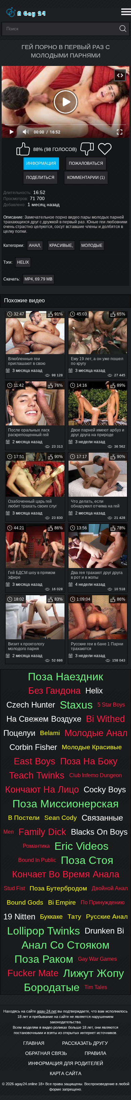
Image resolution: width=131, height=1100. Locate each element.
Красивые (60, 245)
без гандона (54, 690)
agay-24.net (46, 1011)
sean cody (60, 817)
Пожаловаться (86, 163)
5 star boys (111, 705)
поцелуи (19, 732)
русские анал (107, 916)
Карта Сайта (65, 1073)
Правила (95, 1053)
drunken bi (104, 930)
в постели (24, 817)
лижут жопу (93, 973)
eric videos (81, 846)
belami (50, 732)
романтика (36, 846)
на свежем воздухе (43, 718)
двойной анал (110, 888)
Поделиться (40, 177)
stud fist (14, 888)
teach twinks (36, 775)
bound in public (37, 860)
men (8, 832)
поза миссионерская (65, 803)
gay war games (97, 959)
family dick (42, 832)
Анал (34, 245)
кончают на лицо (42, 789)
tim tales (95, 987)
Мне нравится (23, 149)
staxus (76, 704)
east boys (34, 761)
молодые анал (96, 733)
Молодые (91, 245)
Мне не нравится (87, 149)
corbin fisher (33, 747)
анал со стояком (65, 945)
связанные (102, 817)
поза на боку (89, 761)
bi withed (105, 719)
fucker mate (32, 973)
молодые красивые (92, 747)
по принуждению (103, 902)
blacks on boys (99, 831)
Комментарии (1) (86, 177)
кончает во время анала (65, 874)
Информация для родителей (65, 1063)
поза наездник (65, 676)
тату (74, 916)
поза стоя (87, 860)
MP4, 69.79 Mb (38, 279)
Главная (33, 1043)
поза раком (43, 959)
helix (23, 262)
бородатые (52, 987)
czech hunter (30, 704)
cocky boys (105, 789)
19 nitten (19, 916)
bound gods (25, 902)
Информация (41, 163)
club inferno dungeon (95, 775)
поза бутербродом (58, 888)
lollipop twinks (43, 930)
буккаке (51, 916)
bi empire (62, 902)
